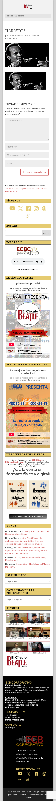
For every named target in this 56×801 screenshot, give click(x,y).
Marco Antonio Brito (14, 719)
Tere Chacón (11, 715)
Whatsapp (10, 727)
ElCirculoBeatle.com (15, 685)
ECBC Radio (11, 697)
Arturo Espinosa (16, 35)
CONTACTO (24, 795)
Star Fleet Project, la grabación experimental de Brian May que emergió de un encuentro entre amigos (24, 541)
